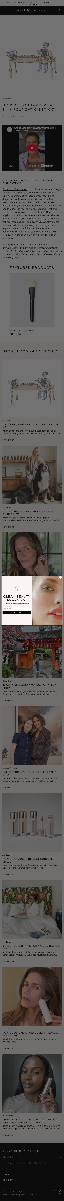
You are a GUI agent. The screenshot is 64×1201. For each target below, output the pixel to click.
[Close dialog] (60, 577)
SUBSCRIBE (17, 613)
